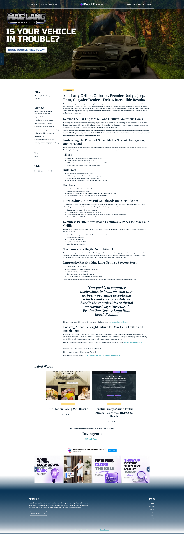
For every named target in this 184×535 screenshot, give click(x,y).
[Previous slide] (34, 469)
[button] (150, 4)
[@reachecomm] (70, 450)
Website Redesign (114, 404)
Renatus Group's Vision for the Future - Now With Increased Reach (114, 412)
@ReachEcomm (92, 439)
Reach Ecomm (104, 530)
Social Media (68, 90)
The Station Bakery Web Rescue (68, 409)
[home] (92, 4)
